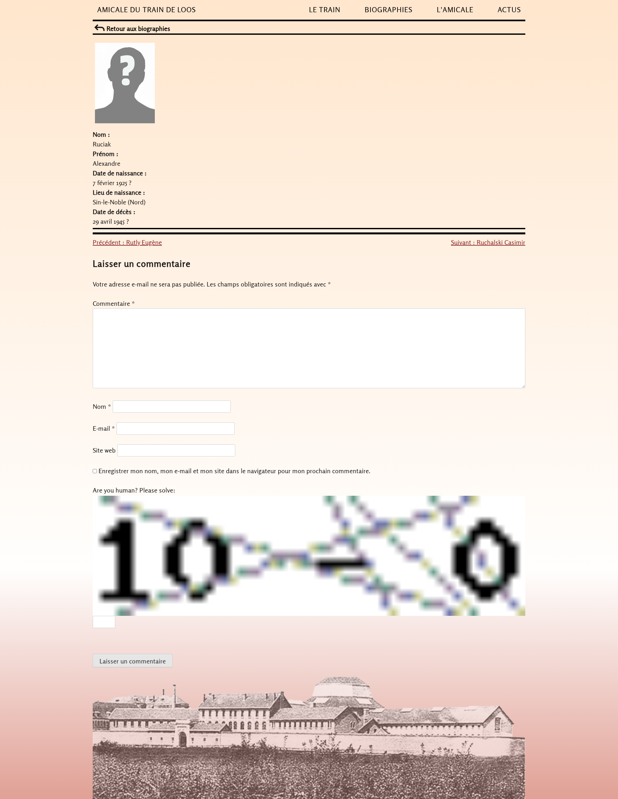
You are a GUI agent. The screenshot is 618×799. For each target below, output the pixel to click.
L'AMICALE (455, 9)
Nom (102, 406)
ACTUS (509, 9)
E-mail (104, 428)
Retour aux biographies (137, 28)
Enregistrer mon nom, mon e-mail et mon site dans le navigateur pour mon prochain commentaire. (234, 471)
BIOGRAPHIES (388, 9)
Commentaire (114, 303)
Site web (104, 450)
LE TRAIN (325, 9)
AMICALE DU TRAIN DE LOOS (146, 9)
